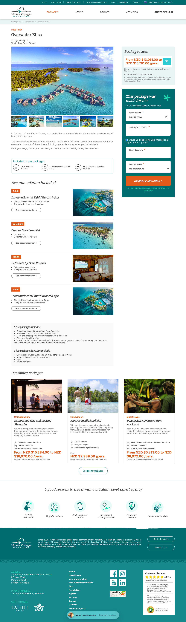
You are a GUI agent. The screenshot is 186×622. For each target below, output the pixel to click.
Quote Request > (161, 539)
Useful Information (73, 2)
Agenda (72, 593)
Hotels (79, 12)
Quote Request (163, 12)
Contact (136, 2)
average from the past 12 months (156, 580)
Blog (113, 2)
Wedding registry (77, 608)
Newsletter (123, 2)
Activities (132, 12)
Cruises (104, 12)
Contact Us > (161, 547)
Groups (72, 601)
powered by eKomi (161, 609)
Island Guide (56, 2)
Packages (52, 12)
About (44, 2)
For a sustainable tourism (96, 2)
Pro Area (73, 597)
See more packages (93, 470)
